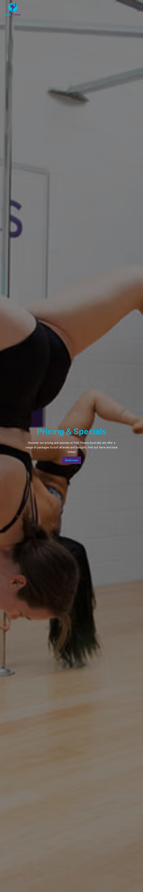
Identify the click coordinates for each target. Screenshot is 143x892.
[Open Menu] (138, 10)
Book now (71, 460)
